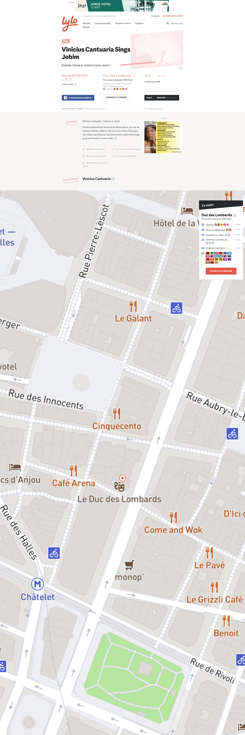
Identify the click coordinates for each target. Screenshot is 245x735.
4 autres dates (67, 84)
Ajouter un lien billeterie (126, 156)
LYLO (70, 23)
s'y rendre (116, 97)
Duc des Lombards (117, 76)
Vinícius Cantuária (96, 179)
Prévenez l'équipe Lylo (83, 108)
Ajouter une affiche (169, 68)
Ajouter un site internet (96, 156)
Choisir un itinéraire (221, 271)
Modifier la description (95, 149)
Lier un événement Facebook (128, 149)
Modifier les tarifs (155, 109)
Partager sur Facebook (80, 98)
